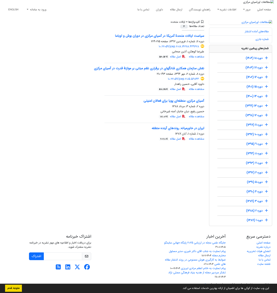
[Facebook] (87, 268)
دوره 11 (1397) (254, 125)
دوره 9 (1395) (254, 144)
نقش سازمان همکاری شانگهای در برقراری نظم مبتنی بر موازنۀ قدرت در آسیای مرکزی (149, 68)
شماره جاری (262, 39)
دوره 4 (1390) (255, 191)
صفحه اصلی (264, 9)
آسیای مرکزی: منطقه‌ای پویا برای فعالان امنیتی (174, 100)
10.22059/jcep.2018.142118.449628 (179, 46)
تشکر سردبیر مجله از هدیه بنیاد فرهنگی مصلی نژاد (197, 272)
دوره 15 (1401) (255, 86)
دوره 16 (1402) (254, 77)
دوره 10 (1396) (254, 134)
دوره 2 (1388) (254, 210)
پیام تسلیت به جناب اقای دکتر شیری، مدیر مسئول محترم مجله (197, 253)
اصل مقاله (170, 56)
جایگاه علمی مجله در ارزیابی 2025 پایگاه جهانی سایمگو (195, 242)
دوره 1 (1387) (255, 220)
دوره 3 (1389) (254, 201)
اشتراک (36, 256)
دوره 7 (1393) (254, 163)
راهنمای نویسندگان (199, 9)
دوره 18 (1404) (254, 58)
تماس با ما (143, 9)
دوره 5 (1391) (255, 182)
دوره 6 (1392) (255, 172)
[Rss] (58, 268)
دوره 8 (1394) (254, 153)
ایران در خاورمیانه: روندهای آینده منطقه (178, 128)
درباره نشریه (263, 247)
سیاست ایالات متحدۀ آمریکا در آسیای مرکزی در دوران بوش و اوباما (159, 35)
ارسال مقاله (176, 9)
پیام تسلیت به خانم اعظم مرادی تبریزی (203, 268)
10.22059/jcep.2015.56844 (183, 79)
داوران (159, 9)
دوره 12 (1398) (254, 115)
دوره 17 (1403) (254, 67)
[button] (180, 288)
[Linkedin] (67, 268)
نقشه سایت (264, 264)
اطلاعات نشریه (228, 9)
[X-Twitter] (77, 268)
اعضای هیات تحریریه (259, 251)
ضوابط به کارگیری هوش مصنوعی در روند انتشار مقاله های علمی (195, 261)
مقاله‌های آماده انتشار (257, 31)
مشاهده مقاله (196, 56)
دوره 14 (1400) (254, 96)
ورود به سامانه (37, 9)
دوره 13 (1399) (254, 105)
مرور (248, 9)
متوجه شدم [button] (13, 288)
